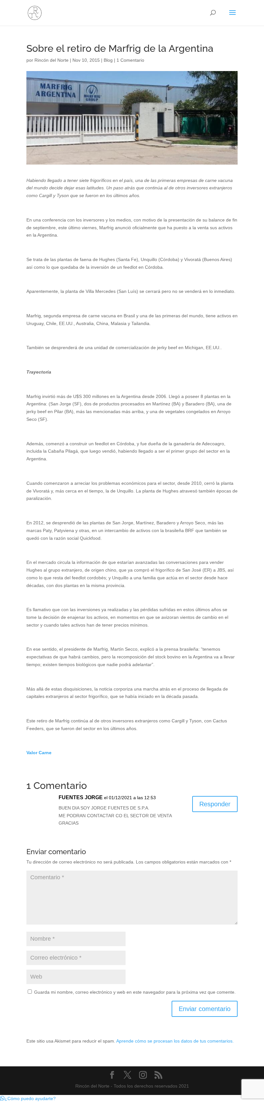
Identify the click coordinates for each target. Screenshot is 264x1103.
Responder (215, 804)
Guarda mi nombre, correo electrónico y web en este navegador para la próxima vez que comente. (135, 992)
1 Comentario (130, 60)
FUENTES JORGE (81, 797)
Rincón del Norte (51, 60)
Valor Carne (39, 752)
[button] (28, 1098)
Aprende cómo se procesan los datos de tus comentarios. (175, 1041)
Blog (108, 60)
